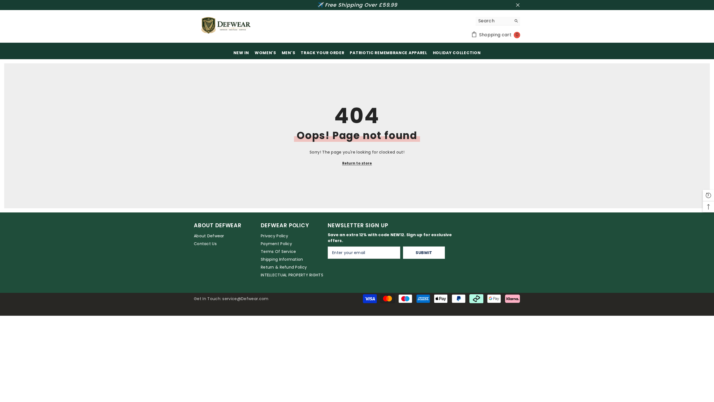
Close (517, 5)
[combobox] (494, 21)
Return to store (357, 163)
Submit (424, 252)
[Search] (498, 21)
